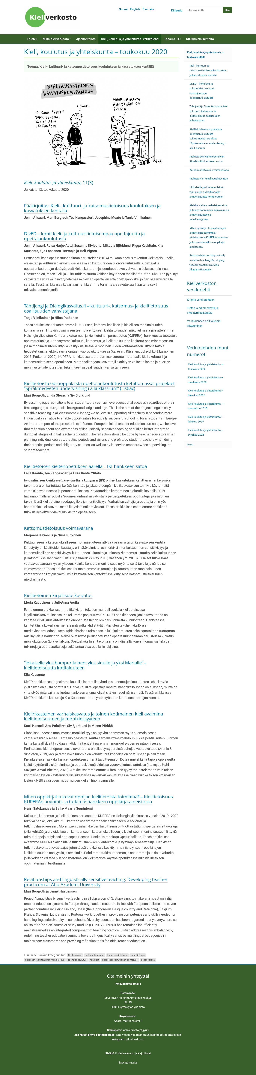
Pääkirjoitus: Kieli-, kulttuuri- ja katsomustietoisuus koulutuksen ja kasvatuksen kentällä (92, 207)
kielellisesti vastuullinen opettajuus (120, 960)
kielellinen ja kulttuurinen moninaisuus (44, 960)
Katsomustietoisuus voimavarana (58, 528)
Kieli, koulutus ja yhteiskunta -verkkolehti (130, 39)
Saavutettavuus (128, 1062)
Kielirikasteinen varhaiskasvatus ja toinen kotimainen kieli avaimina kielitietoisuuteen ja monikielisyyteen (93, 716)
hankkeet (94, 960)
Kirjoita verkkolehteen (200, 299)
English (135, 9)
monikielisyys (137, 955)
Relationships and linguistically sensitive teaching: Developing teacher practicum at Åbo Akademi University (96, 881)
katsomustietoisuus (117, 955)
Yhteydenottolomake (128, 984)
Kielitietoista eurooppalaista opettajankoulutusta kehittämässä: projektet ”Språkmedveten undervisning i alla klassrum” (207, 138)
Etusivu (32, 39)
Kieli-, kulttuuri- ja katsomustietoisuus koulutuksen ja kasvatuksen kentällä (208, 70)
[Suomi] (52, 17)
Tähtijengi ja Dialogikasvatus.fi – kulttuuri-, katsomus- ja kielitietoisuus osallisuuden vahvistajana (96, 308)
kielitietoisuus (75, 955)
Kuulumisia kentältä (200, 39)
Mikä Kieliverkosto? (56, 39)
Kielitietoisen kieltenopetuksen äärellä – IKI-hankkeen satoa (85, 466)
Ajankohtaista (86, 39)
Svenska (148, 9)
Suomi (123, 9)
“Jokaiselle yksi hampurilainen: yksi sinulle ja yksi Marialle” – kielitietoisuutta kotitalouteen (85, 665)
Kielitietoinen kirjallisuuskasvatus (58, 595)
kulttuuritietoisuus (95, 955)
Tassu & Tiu (172, 39)
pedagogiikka (148, 960)
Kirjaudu (176, 10)
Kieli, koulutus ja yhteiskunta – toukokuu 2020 (205, 54)
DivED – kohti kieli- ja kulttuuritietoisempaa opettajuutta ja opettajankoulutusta (84, 235)
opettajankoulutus (77, 960)
